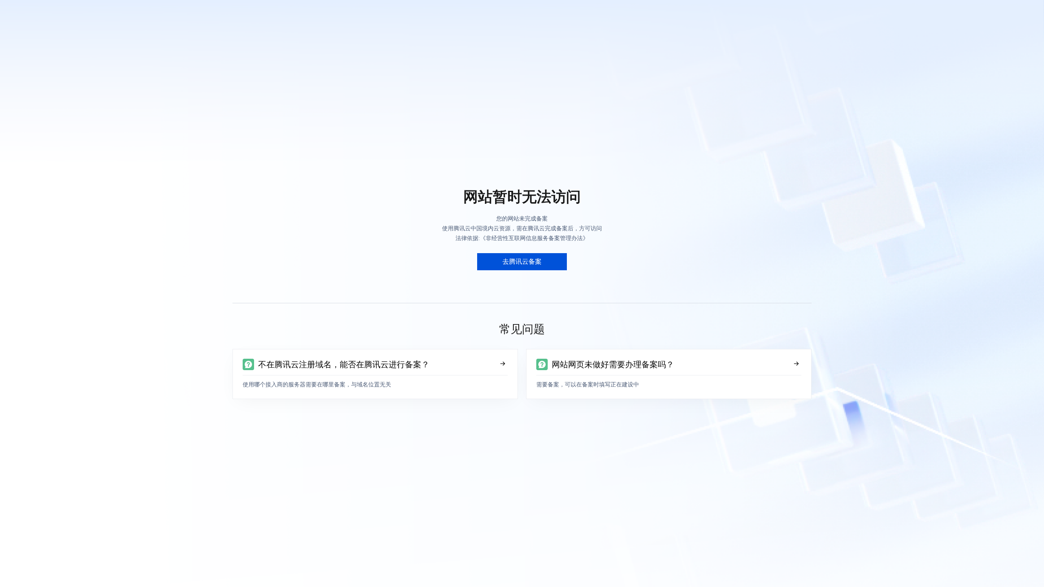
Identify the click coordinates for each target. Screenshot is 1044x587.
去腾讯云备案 (522, 261)
